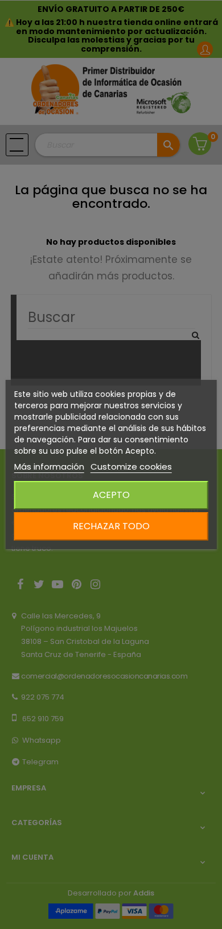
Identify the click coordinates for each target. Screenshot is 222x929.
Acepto (111, 494)
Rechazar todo (111, 526)
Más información (49, 466)
